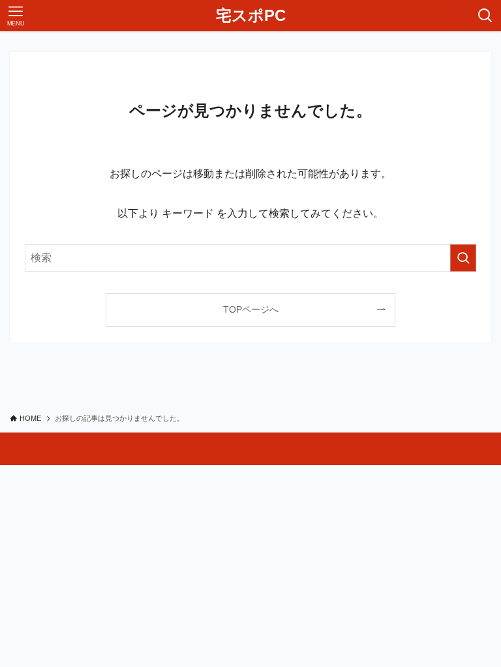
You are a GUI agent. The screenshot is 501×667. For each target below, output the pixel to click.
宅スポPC (251, 15)
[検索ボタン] (485, 15)
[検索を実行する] (463, 258)
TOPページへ (251, 309)
